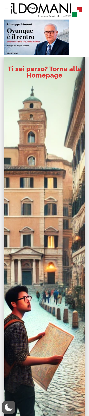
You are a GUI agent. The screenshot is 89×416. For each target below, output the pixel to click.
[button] (8, 407)
